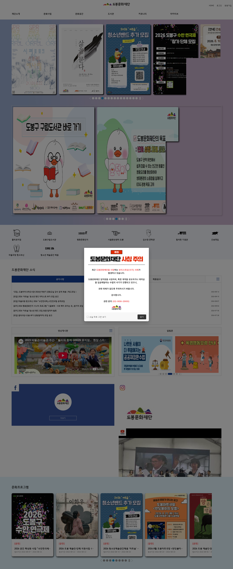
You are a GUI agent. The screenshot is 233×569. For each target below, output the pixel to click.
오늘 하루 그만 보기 (97, 317)
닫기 (142, 317)
